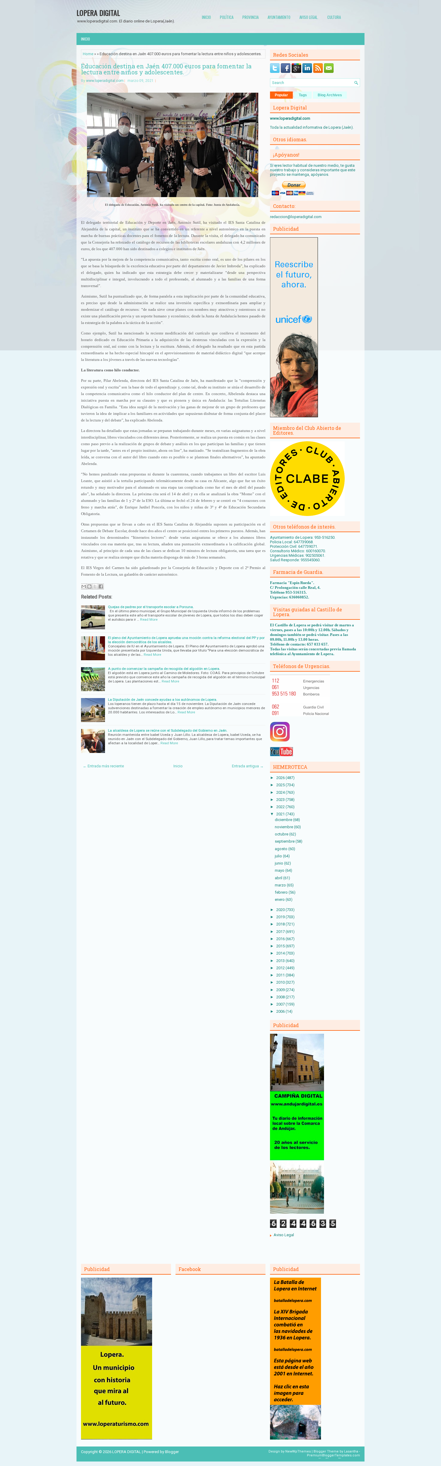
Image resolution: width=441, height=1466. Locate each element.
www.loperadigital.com (105, 81)
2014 (281, 953)
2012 (281, 968)
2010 (281, 982)
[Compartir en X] (95, 586)
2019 (281, 917)
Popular (281, 95)
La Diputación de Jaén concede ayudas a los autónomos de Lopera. (162, 699)
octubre (282, 834)
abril (279, 878)
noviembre (284, 827)
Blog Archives (330, 95)
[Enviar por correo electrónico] (84, 586)
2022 (281, 807)
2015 (281, 946)
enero (280, 899)
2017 (281, 931)
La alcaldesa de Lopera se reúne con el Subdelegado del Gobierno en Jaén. (167, 730)
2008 (281, 997)
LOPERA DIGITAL (98, 12)
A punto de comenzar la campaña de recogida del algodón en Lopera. (164, 669)
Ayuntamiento (279, 17)
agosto (281, 849)
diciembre (284, 819)
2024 (281, 792)
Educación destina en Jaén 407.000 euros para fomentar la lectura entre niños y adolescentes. (166, 69)
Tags (303, 95)
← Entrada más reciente (103, 766)
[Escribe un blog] (89, 586)
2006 (281, 1011)
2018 (281, 924)
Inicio (206, 17)
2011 (281, 975)
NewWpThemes (298, 1451)
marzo (281, 885)
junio (279, 863)
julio (279, 856)
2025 (281, 785)
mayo (280, 870)
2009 (281, 990)
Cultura (334, 17)
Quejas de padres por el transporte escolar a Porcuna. (151, 607)
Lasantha (351, 1451)
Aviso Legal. (308, 17)
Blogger (172, 1452)
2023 (281, 799)
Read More (149, 619)
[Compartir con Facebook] (101, 586)
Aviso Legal (284, 1235)
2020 (281, 909)
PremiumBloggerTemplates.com (333, 1455)
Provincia (250, 17)
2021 (281, 814)
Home (88, 54)
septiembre (285, 841)
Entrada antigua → (248, 766)
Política (226, 17)
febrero (282, 892)
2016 (281, 939)
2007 (281, 1004)
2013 (281, 960)
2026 (281, 777)
